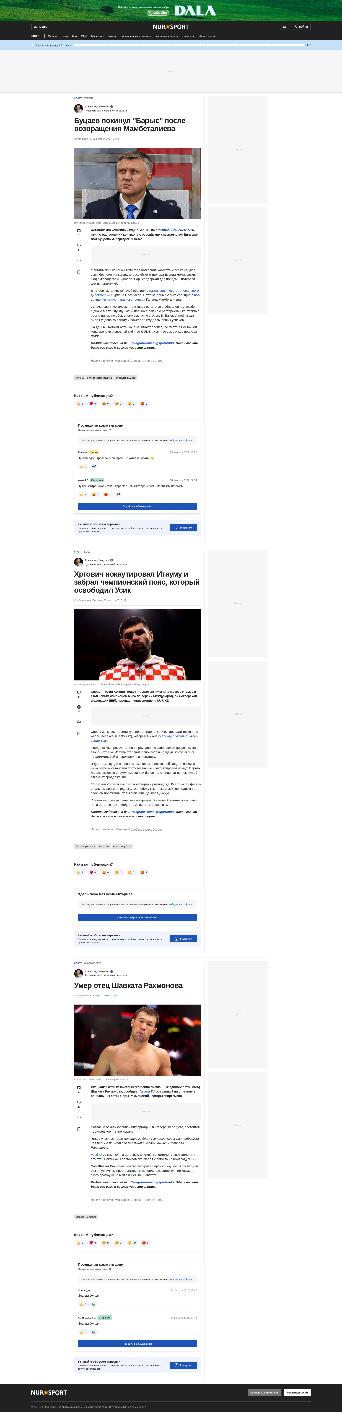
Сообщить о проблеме (264, 1392)
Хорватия (104, 846)
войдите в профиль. (180, 440)
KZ (284, 26)
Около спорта (207, 36)
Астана (80, 377)
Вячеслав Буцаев (125, 377)
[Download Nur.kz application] (171, 10)
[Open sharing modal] (79, 260)
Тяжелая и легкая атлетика (135, 36)
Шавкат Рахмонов (86, 1216)
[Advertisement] (171, 71)
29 (134, 1242)
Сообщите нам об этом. (146, 360)
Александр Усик (122, 846)
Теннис (64, 36)
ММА (84, 36)
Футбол (52, 36)
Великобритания (85, 846)
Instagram (186, 527)
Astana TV (147, 1091)
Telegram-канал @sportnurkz (152, 343)
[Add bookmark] (79, 272)
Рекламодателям (297, 1392)
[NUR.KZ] (171, 26)
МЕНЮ (43, 26)
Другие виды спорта (166, 36)
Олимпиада (188, 36)
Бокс (74, 36)
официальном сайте (171, 230)
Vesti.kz (96, 1154)
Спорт (35, 36)
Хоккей (112, 36)
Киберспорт (97, 36)
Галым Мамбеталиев (99, 377)
